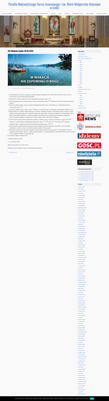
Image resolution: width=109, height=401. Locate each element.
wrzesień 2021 (82, 309)
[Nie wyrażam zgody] (107, 398)
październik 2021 (82, 307)
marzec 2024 (82, 247)
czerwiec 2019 (82, 365)
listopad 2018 (82, 379)
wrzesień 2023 (82, 259)
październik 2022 (82, 282)
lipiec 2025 (81, 214)
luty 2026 (81, 199)
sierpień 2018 (82, 385)
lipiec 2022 (81, 288)
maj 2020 (81, 342)
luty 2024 (81, 249)
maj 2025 (81, 218)
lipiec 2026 (81, 189)
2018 (81, 79)
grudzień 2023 (82, 253)
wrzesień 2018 (82, 383)
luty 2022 (81, 298)
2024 (81, 66)
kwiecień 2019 (82, 369)
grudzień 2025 (82, 203)
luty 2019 (81, 373)
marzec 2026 (82, 197)
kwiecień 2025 (82, 220)
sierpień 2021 (82, 311)
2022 (81, 70)
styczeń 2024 (82, 251)
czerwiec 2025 (82, 216)
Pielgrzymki (90, 13)
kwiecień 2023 (82, 269)
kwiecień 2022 (82, 294)
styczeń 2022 (82, 300)
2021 (81, 72)
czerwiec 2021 (82, 315)
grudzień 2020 (82, 327)
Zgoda (92, 398)
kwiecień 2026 (82, 195)
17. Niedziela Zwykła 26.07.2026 (86, 176)
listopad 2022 (82, 280)
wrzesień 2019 (82, 358)
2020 (81, 74)
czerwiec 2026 (82, 191)
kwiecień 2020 (82, 344)
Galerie (53, 13)
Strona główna (7, 13)
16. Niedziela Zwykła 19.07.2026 (86, 178)
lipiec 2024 (81, 238)
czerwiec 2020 (82, 340)
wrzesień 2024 (82, 234)
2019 (81, 77)
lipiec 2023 (81, 263)
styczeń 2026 (82, 201)
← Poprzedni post (12, 152)
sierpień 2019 (82, 361)
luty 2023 (81, 274)
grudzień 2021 (82, 303)
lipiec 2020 (81, 338)
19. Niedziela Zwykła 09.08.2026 (86, 171)
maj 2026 (81, 193)
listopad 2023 (82, 255)
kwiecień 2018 (82, 394)
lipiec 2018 (81, 387)
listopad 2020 (82, 329)
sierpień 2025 (82, 211)
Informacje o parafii (21, 13)
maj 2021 (81, 317)
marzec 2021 (82, 321)
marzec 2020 (82, 346)
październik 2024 (82, 232)
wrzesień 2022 (82, 284)
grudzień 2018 (82, 377)
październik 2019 (82, 356)
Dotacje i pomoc (101, 13)
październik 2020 (82, 332)
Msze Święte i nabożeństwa (39, 13)
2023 (81, 68)
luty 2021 (81, 323)
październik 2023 (82, 257)
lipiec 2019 (81, 363)
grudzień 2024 (82, 228)
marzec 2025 (82, 222)
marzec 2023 (82, 272)
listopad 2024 (82, 230)
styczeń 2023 (82, 276)
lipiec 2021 (81, 313)
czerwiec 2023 (82, 265)
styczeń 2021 (82, 325)
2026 (81, 62)
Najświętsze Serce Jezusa (85, 89)
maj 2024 (81, 243)
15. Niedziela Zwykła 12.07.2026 (86, 180)
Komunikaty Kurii (78, 13)
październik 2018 (82, 381)
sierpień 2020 (82, 336)
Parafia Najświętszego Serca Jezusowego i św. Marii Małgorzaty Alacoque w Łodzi (54, 6)
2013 (81, 83)
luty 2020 (81, 348)
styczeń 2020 (82, 350)
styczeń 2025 (82, 226)
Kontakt (67, 13)
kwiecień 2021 (82, 319)
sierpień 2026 (82, 187)
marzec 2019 (82, 371)
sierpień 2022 (82, 286)
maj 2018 (81, 392)
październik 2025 (82, 207)
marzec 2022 (82, 296)
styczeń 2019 (82, 375)
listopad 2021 (82, 305)
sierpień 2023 (82, 261)
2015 (81, 81)
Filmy (60, 13)
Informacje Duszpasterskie (28, 88)
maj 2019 (81, 367)
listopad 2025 (82, 205)
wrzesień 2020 (82, 334)
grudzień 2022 (82, 278)
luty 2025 (81, 224)
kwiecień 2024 (82, 245)
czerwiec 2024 (82, 240)
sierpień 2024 (82, 236)
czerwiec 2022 (82, 290)
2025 (81, 64)
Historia (80, 91)
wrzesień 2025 (82, 209)
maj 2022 (81, 292)
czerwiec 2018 (82, 389)
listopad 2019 (82, 354)
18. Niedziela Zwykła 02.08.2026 (86, 174)
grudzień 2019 (82, 352)
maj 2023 (81, 267)
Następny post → (70, 152)
